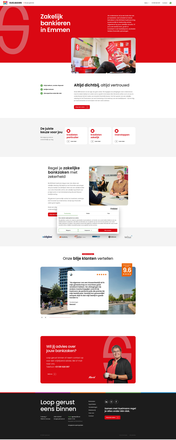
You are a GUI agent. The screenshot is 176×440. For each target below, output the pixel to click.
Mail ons (50, 374)
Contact (164, 3)
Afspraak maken (80, 107)
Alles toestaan (107, 230)
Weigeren (68, 230)
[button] (42, 317)
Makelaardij (92, 410)
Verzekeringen (93, 407)
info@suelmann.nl (59, 419)
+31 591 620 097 (155, 3)
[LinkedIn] (106, 402)
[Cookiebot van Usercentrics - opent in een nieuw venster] (111, 209)
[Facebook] (116, 402)
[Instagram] (111, 402)
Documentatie (123, 435)
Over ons (91, 413)
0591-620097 (58, 417)
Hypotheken (92, 404)
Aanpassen (87, 230)
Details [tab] (88, 213)
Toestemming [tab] (67, 213)
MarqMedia (133, 435)
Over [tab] (108, 213)
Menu (146, 3)
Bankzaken (92, 401)
